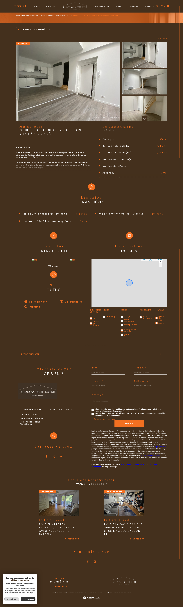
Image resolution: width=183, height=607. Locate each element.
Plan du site (95, 592)
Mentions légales (103, 592)
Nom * (96, 368)
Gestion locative (102, 6)
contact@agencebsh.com (32, 418)
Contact (179, 172)
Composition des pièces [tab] (91, 345)
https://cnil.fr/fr (160, 447)
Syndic (119, 6)
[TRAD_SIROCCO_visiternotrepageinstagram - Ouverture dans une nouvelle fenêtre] (95, 561)
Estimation (133, 6)
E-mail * (97, 381)
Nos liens (115, 592)
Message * (99, 394)
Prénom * (140, 368)
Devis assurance (151, 6)
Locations (50, 6)
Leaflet (143, 260)
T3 (69, 16)
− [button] (160, 265)
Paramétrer (11, 599)
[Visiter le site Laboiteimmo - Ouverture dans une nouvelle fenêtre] (91, 600)
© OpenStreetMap (158, 260)
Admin (110, 592)
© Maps (149, 260)
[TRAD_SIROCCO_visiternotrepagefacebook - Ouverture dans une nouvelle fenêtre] (88, 561)
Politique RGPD (122, 592)
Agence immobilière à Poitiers (27, 16)
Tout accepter (28, 599)
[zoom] (68, 121)
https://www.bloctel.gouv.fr (151, 455)
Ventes (37, 6)
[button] (144, 118)
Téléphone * (142, 381)
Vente (43, 16)
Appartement (61, 16)
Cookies (129, 592)
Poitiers (51, 16)
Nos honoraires (88, 592)
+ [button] (160, 261)
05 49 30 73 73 (28, 414)
